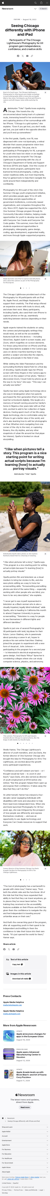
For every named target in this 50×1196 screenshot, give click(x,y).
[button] (35, 3)
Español (15, 1183)
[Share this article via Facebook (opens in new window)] (18, 56)
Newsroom (7, 8)
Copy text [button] (16, 964)
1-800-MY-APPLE (13, 1179)
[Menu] (47, 3)
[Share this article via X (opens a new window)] (23, 56)
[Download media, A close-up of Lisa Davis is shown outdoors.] (45, 868)
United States (6, 1183)
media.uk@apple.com (11, 1014)
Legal (41, 1190)
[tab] (20, 288)
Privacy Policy (7, 1190)
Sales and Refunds (31, 1190)
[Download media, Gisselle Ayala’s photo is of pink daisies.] (45, 736)
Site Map (5, 1193)
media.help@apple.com (12, 1005)
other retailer (34, 1177)
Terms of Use (18, 1190)
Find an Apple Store (21, 1177)
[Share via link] (32, 56)
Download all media (20, 979)
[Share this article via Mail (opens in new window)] (27, 56)
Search (44, 9)
